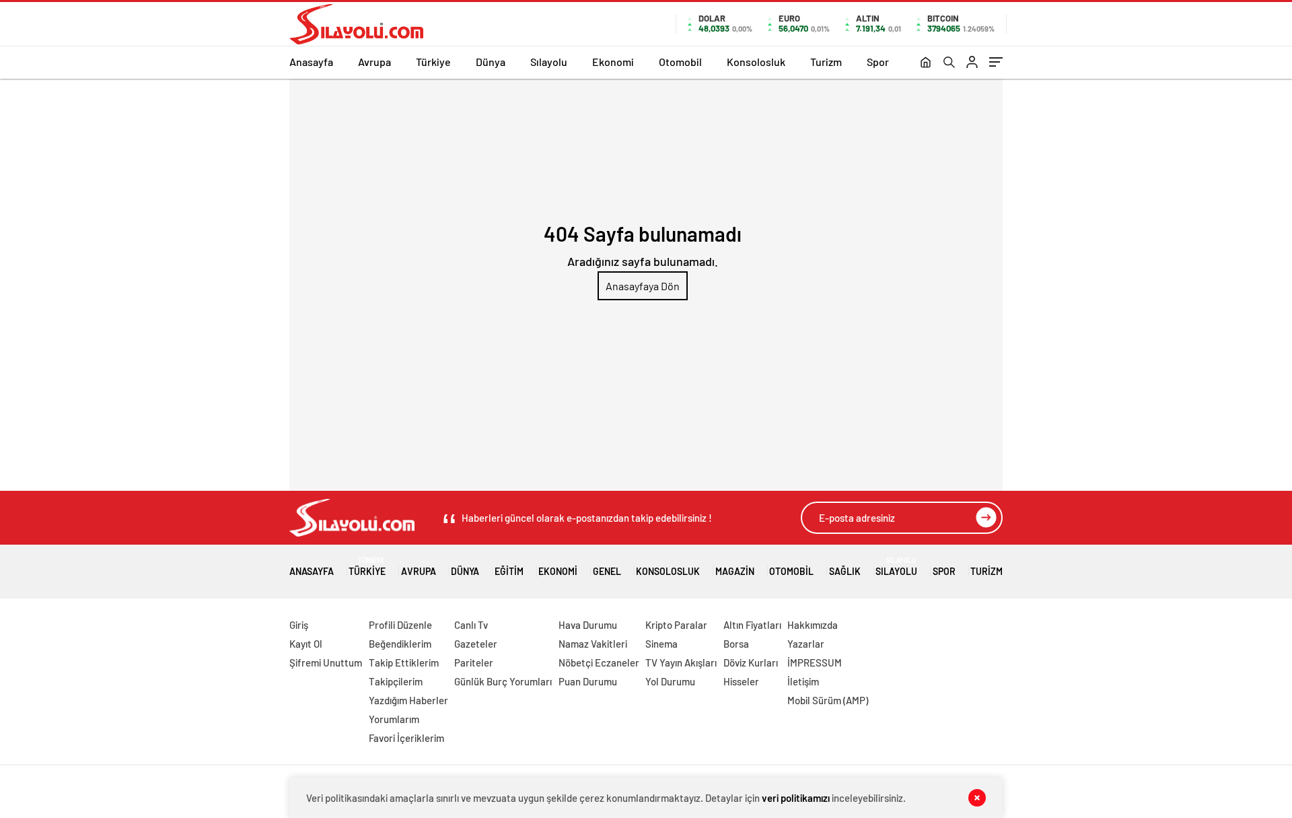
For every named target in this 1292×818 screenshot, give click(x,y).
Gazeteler (475, 644)
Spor (878, 61)
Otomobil (680, 61)
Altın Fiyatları (752, 625)
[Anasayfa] (925, 63)
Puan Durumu (588, 681)
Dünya (490, 61)
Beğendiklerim (400, 644)
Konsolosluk (756, 61)
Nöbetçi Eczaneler (599, 662)
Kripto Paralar (676, 625)
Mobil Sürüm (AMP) (827, 700)
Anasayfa (311, 61)
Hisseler (741, 681)
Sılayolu (548, 61)
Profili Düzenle (400, 625)
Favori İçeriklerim (406, 738)
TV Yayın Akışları (681, 662)
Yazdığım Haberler (408, 700)
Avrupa (374, 61)
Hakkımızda (812, 625)
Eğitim (509, 571)
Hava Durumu (588, 625)
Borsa (736, 644)
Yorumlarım (394, 719)
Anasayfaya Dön (643, 285)
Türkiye (433, 61)
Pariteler (473, 662)
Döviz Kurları (750, 662)
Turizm (826, 61)
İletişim (803, 681)
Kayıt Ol (305, 644)
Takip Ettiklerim (404, 662)
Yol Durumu (670, 681)
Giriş (298, 625)
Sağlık (845, 571)
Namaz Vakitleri (593, 644)
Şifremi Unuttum (325, 662)
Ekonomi (613, 61)
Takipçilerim (396, 681)
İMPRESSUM (814, 662)
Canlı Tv (471, 625)
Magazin (734, 571)
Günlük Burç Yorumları (503, 681)
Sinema (661, 644)
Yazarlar (805, 644)
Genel (607, 571)
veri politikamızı (796, 798)
